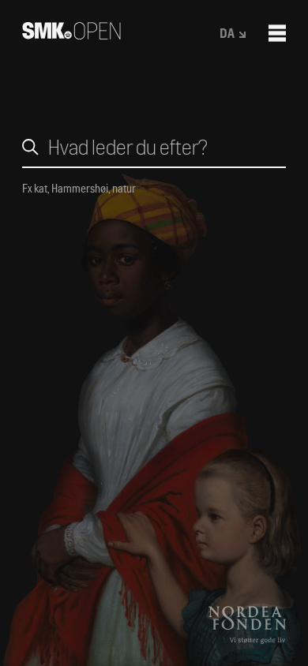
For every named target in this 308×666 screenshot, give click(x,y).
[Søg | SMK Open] (71, 34)
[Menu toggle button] (277, 33)
